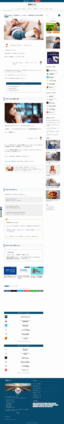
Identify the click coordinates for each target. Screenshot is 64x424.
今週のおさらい (37, 390)
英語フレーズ (37, 392)
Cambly (34, 403)
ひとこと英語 (6, 16)
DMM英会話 (38, 403)
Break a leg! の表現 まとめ (14, 90)
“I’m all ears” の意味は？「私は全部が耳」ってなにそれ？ (25, 167)
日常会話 (48, 406)
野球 (51, 406)
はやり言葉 (49, 403)
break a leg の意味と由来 (13, 86)
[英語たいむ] (32, 4)
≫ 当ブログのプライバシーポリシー (11, 419)
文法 (43, 406)
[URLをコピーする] (40, 291)
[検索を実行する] (59, 15)
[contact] (18, 412)
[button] (7, 291)
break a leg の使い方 (13, 88)
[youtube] (17, 412)
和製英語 (40, 406)
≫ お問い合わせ (7, 416)
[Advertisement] (23, 180)
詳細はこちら (38, 1)
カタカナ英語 (37, 385)
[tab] (23, 313)
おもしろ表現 (45, 403)
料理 (45, 406)
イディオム (54, 403)
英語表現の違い (37, 397)
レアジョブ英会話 (35, 406)
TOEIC (42, 403)
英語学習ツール (37, 394)
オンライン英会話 (38, 383)
